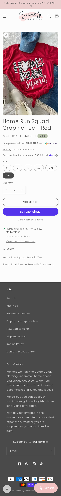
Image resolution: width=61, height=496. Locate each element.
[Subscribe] (50, 451)
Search (11, 298)
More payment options (30, 219)
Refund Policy (15, 344)
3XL (8, 175)
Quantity (8, 183)
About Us (12, 306)
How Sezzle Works (18, 329)
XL (38, 167)
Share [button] (10, 248)
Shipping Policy (16, 336)
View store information (20, 241)
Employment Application (22, 321)
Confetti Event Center (21, 351)
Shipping (7, 149)
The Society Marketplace (25, 491)
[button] (4, 16)
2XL (51, 167)
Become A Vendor (18, 313)
